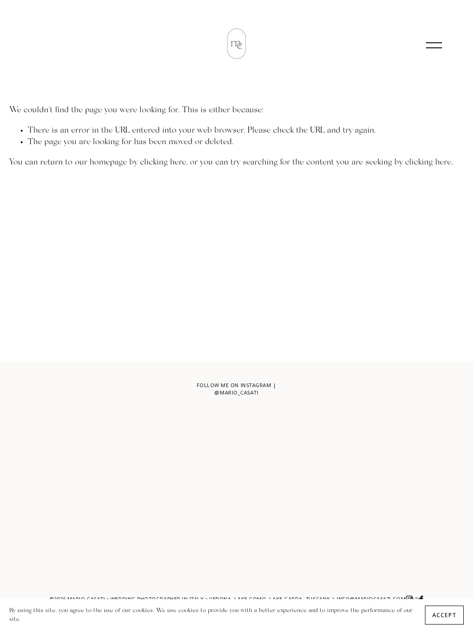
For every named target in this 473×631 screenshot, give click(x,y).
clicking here (163, 162)
